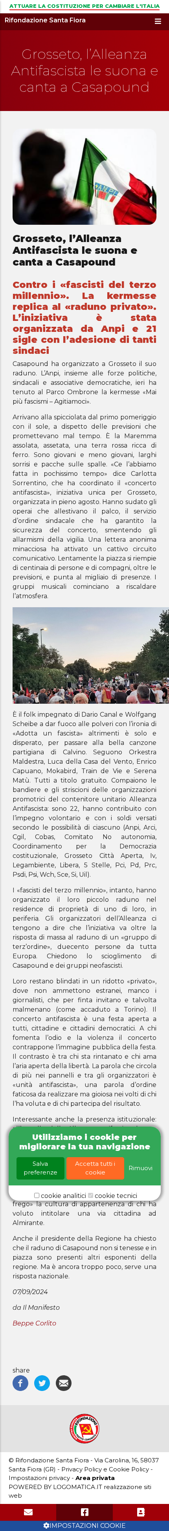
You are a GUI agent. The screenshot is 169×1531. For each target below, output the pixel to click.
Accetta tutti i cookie (95, 1168)
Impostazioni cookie (88, 1525)
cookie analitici (63, 1196)
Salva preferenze (40, 1168)
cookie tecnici (116, 1196)
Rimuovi (140, 1168)
